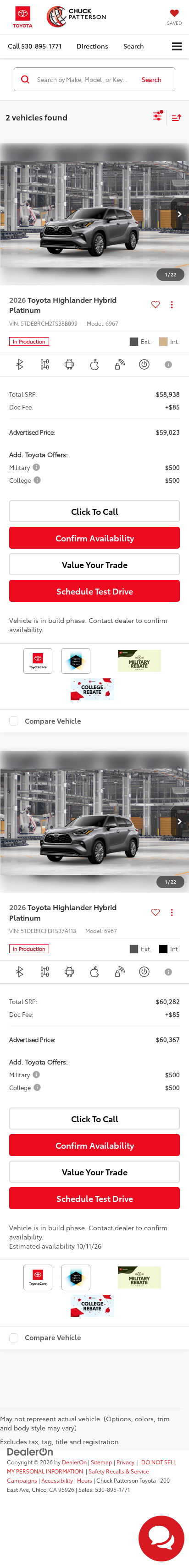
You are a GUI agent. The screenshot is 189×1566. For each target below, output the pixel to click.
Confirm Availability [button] (95, 538)
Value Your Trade (95, 564)
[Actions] (172, 305)
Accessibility (57, 1480)
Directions (92, 45)
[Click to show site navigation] (177, 46)
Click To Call (94, 511)
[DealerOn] (30, 1451)
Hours (84, 1480)
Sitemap (101, 1462)
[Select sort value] (174, 117)
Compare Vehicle (53, 721)
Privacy (125, 1462)
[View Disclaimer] (169, 364)
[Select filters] (157, 117)
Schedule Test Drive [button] (94, 591)
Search (151, 79)
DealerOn (74, 1462)
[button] (34, 46)
